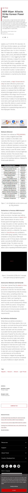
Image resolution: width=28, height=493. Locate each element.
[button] (14, 406)
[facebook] (6, 466)
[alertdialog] (14, 483)
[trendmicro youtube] (18, 466)
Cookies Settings (14, 486)
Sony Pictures (11, 232)
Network (16, 371)
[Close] (26, 475)
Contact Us (14, 405)
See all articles (4, 430)
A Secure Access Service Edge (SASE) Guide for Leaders (13, 422)
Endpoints (3, 371)
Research (10, 371)
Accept (14, 490)
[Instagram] (14, 466)
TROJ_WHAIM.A (21, 134)
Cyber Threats (23, 371)
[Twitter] (10, 466)
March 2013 (22, 217)
